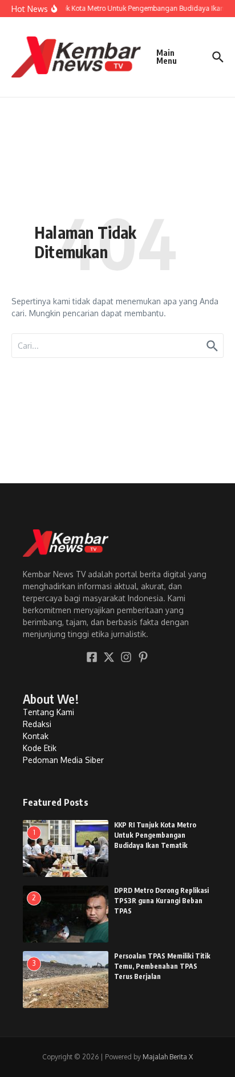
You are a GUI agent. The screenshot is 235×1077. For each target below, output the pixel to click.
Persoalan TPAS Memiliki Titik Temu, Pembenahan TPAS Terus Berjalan (162, 966)
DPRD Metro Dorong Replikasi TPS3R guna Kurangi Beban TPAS (161, 900)
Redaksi (37, 724)
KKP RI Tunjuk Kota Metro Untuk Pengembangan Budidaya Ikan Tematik (155, 835)
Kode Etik (39, 748)
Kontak (35, 736)
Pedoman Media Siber (63, 760)
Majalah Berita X (168, 1056)
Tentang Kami (48, 712)
